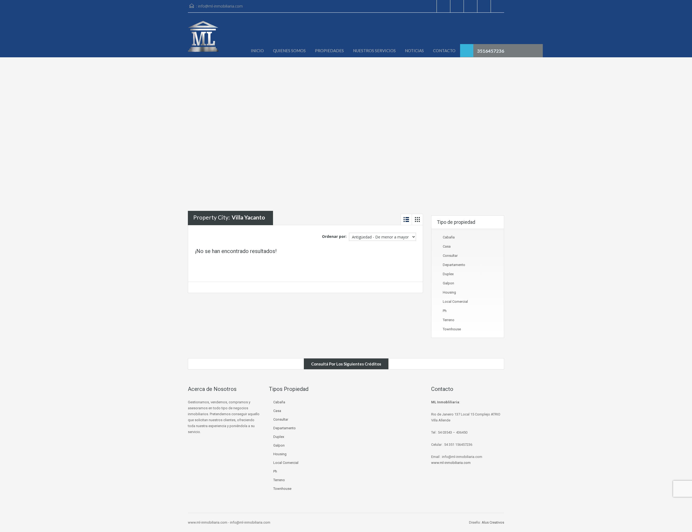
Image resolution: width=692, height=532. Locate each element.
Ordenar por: (334, 236)
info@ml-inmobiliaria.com (220, 6)
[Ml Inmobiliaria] (203, 39)
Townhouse (452, 329)
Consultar (450, 256)
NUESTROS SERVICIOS (374, 50)
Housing (449, 292)
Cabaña (449, 237)
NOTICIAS (414, 50)
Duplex (448, 274)
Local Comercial (455, 302)
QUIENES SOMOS (289, 50)
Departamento (454, 265)
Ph (445, 311)
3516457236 (490, 51)
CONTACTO (444, 50)
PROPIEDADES (329, 50)
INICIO (257, 50)
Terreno (448, 320)
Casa (447, 246)
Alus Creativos (493, 522)
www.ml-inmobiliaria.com (451, 463)
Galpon (448, 283)
